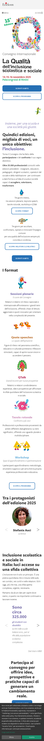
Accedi (38, 13)
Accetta (31, 737)
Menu (6, 13)
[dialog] (22, 722)
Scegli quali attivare (8, 732)
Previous (6, 528)
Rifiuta (11, 737)
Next (38, 528)
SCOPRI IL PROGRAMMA (22, 96)
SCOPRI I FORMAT (22, 211)
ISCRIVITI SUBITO (22, 88)
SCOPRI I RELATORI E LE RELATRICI (22, 246)
